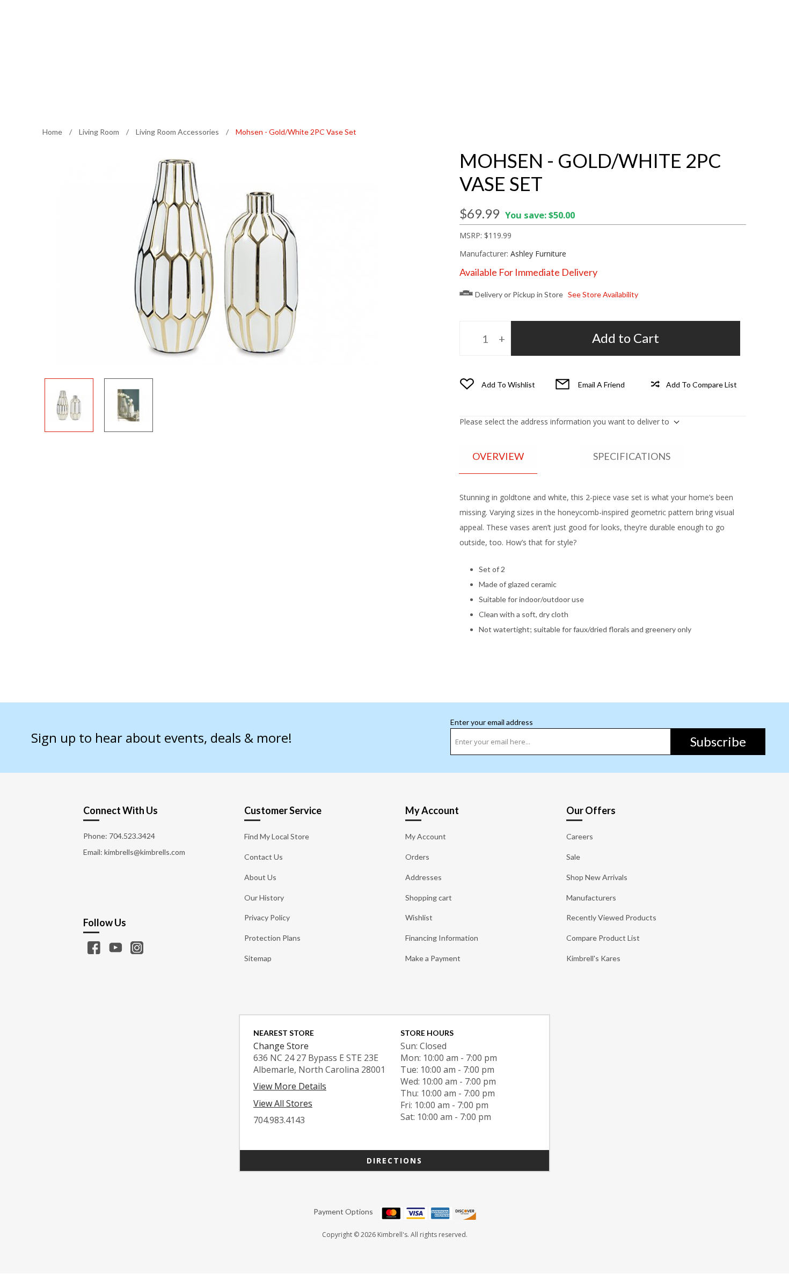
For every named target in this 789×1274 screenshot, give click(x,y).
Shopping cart (428, 897)
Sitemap (258, 958)
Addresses (423, 877)
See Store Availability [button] (603, 294)
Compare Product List (603, 937)
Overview (498, 456)
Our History (264, 897)
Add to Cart (625, 338)
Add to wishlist (508, 384)
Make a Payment (433, 958)
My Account (425, 836)
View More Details (289, 1086)
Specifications (631, 456)
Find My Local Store (276, 836)
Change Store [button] (281, 1046)
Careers (579, 836)
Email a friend (601, 384)
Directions (394, 1160)
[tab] (498, 457)
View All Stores (282, 1103)
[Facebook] (94, 948)
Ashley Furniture (538, 253)
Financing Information (441, 937)
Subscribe (718, 741)
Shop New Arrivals (596, 877)
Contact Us (263, 856)
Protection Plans (272, 937)
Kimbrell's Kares (593, 958)
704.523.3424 (132, 835)
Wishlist (419, 917)
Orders (417, 856)
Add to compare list (701, 384)
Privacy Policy (267, 917)
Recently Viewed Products (611, 917)
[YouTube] (115, 948)
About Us (260, 877)
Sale (573, 856)
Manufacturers (591, 897)
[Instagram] (137, 948)
